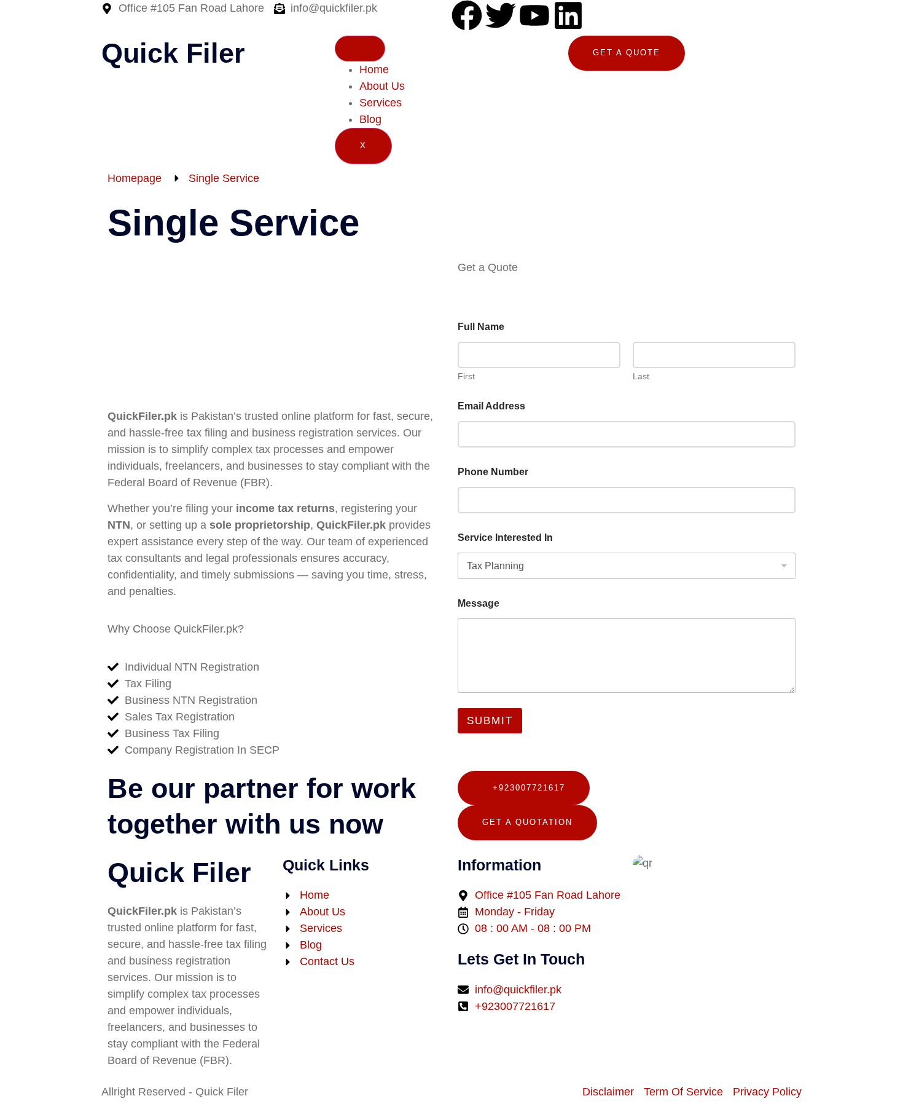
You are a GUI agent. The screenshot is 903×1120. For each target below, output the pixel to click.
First (466, 376)
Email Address (491, 406)
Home (374, 69)
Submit (490, 721)
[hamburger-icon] (360, 48)
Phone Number (493, 472)
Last (641, 376)
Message (478, 603)
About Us (382, 86)
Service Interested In (505, 537)
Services (380, 103)
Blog (370, 119)
